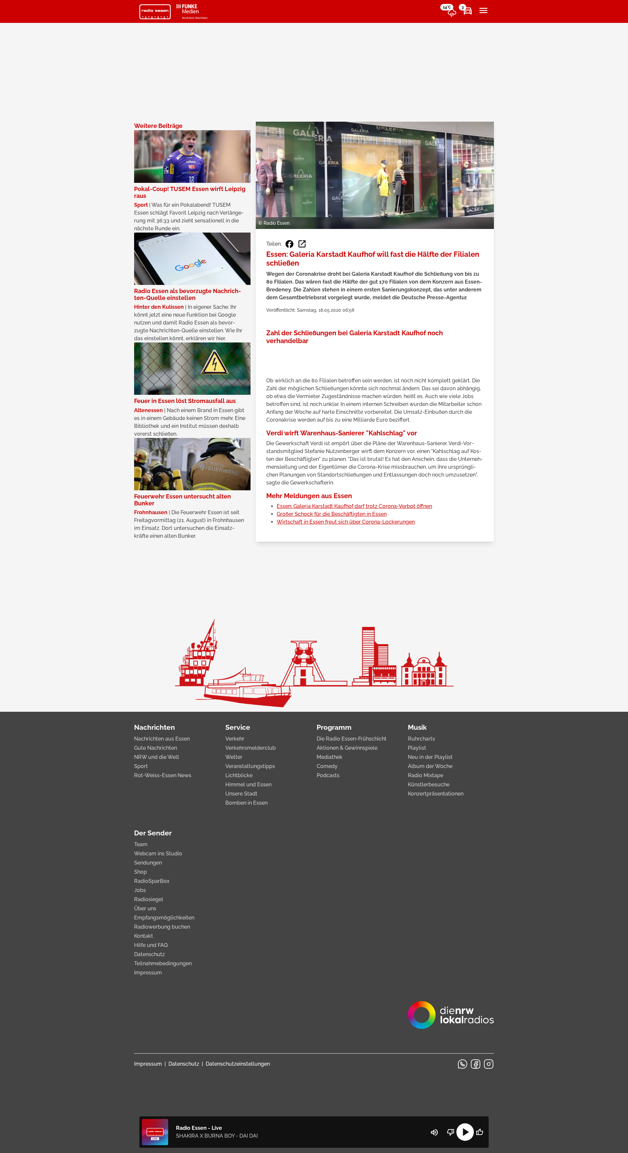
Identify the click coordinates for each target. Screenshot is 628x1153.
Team (141, 844)
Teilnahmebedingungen (163, 963)
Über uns (145, 908)
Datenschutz (149, 954)
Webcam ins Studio (158, 853)
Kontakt (143, 936)
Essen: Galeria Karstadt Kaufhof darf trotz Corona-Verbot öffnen (354, 506)
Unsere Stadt (241, 794)
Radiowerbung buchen (162, 927)
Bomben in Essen (246, 803)
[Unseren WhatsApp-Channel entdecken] (462, 1064)
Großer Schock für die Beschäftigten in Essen (332, 514)
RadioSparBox (151, 881)
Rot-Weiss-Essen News (162, 775)
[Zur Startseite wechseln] (155, 12)
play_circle (465, 1132)
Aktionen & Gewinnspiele (347, 748)
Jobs (140, 890)
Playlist (417, 748)
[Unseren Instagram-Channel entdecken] (488, 1064)
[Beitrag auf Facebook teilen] (289, 244)
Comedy (327, 766)
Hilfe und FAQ (151, 945)
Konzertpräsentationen (435, 794)
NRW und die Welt (156, 757)
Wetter (233, 757)
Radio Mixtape (425, 775)
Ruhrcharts (421, 739)
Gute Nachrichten (155, 748)
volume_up (434, 1132)
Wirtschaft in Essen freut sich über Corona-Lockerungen (346, 522)
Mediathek (329, 757)
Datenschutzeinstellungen (238, 1064)
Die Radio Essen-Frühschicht (352, 739)
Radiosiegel (148, 899)
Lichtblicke (239, 775)
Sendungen (148, 863)
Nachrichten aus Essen (162, 739)
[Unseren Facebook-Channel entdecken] (475, 1064)
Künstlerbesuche (428, 784)
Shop (140, 872)
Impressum (148, 973)
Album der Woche (430, 766)
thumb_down (451, 1132)
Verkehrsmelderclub (250, 748)
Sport (141, 766)
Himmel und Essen (248, 784)
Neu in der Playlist (430, 757)
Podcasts (328, 775)
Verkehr (234, 739)
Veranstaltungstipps (250, 766)
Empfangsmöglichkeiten (164, 918)
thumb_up (479, 1132)
